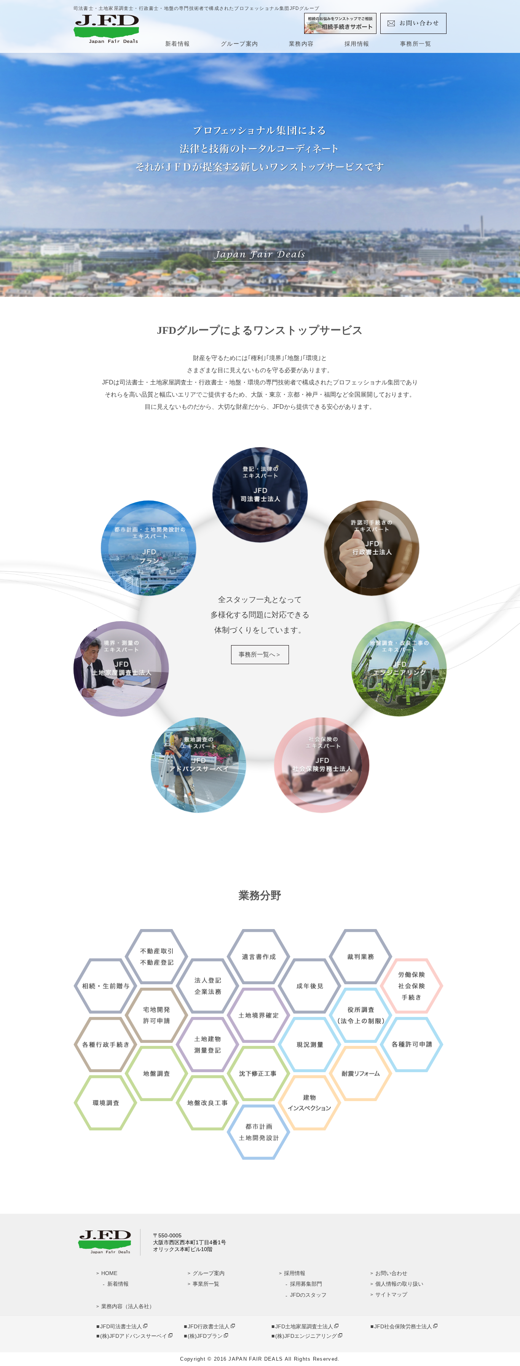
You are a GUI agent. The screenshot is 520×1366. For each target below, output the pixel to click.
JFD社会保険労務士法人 (403, 1326)
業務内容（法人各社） (128, 1306)
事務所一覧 (416, 43)
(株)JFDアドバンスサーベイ (133, 1336)
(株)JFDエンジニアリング (306, 1336)
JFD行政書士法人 (209, 1326)
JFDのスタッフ (308, 1295)
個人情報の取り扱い (399, 1284)
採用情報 (357, 43)
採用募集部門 (306, 1284)
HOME (109, 1273)
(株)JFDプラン (205, 1336)
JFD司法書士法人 (121, 1326)
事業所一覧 (206, 1284)
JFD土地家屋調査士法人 (304, 1326)
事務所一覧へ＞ (260, 654)
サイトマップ (391, 1294)
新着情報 (177, 43)
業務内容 (301, 43)
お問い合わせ (391, 1273)
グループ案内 (239, 43)
